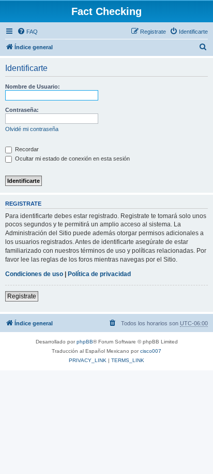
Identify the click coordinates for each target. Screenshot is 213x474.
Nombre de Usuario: (32, 86)
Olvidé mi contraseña (31, 129)
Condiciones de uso (34, 274)
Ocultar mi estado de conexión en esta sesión (71, 158)
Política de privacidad (99, 274)
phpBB (85, 341)
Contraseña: (22, 110)
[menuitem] (27, 31)
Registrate (21, 296)
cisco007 (150, 351)
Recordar (26, 149)
